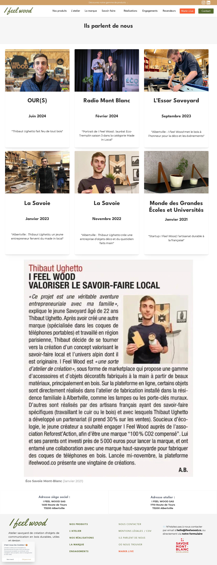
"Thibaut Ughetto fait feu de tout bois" (37, 131)
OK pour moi (26, 559)
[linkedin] (208, 2)
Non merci (10, 559)
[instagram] (203, 2)
